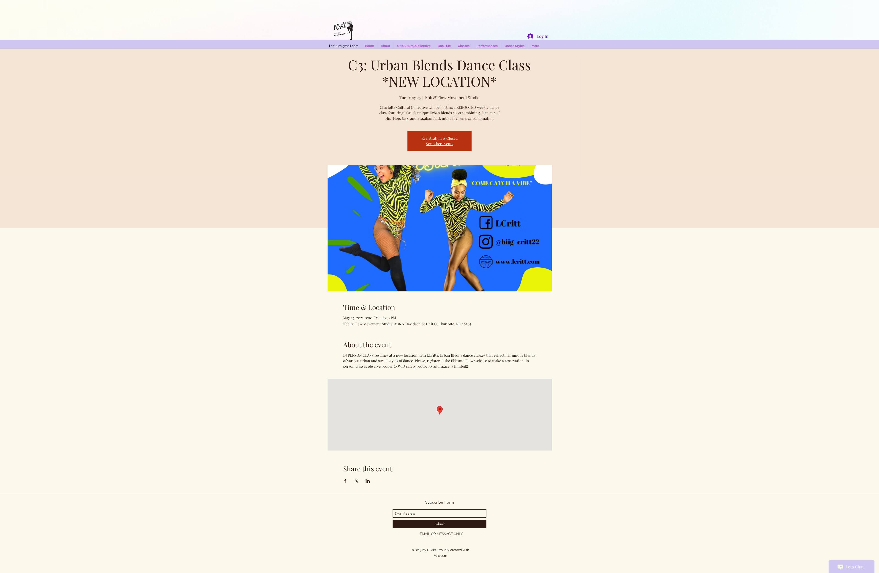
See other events (439, 143)
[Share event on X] (356, 481)
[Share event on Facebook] (345, 481)
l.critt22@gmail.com (343, 46)
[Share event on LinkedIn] (368, 481)
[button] (514, 45)
